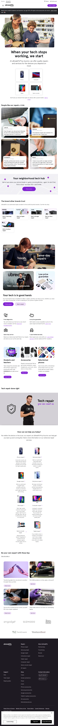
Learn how (48, 323)
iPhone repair (20, 457)
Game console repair (20, 531)
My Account (54, 1)
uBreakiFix (8, 1)
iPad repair (20, 505)
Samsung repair (37, 457)
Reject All (35, 721)
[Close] (51, 713)
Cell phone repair (36, 481)
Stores (47, 1)
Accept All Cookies (47, 721)
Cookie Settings (10, 721)
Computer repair (36, 505)
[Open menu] (3, 5)
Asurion (3, 1)
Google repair (20, 481)
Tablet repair (36, 531)
